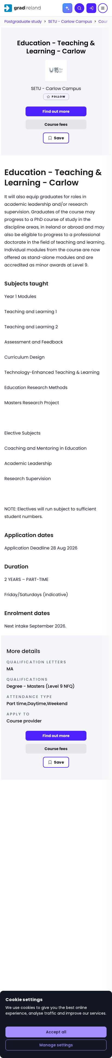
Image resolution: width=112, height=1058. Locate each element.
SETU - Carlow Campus (70, 21)
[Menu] (103, 8)
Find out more (55, 111)
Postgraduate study (23, 21)
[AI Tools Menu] (67, 8)
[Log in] (91, 8)
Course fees (56, 124)
